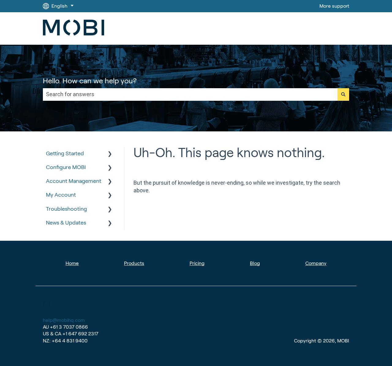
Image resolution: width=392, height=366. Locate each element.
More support (334, 6)
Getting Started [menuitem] (65, 153)
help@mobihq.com (64, 320)
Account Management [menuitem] (73, 181)
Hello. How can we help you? (90, 81)
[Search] (343, 94)
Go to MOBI (330, 28)
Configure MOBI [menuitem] (66, 167)
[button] (110, 153)
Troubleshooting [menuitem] (66, 209)
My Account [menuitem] (61, 195)
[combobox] (190, 94)
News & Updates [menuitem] (66, 223)
